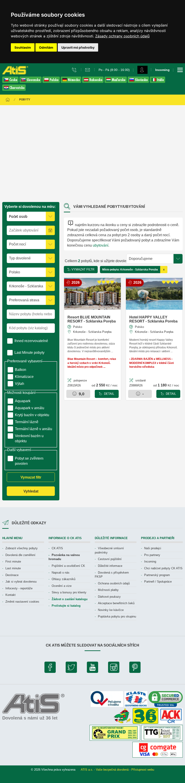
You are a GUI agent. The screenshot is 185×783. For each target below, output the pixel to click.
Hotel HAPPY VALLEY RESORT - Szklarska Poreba (153, 319)
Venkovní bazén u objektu (29, 438)
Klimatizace (24, 377)
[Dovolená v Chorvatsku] (14, 89)
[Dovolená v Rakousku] (93, 82)
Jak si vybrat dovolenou (21, 581)
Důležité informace (110, 565)
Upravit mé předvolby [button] (78, 47)
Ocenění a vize (62, 586)
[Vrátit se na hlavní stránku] (7, 100)
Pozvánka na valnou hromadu (64, 557)
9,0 (81, 394)
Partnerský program (157, 575)
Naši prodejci (152, 548)
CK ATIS (57, 548)
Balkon (20, 370)
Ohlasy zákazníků (63, 579)
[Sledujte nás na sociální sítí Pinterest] (135, 668)
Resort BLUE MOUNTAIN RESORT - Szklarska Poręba (91, 319)
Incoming (150, 561)
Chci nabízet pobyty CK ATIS (163, 568)
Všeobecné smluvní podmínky (109, 550)
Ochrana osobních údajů (114, 583)
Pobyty (24, 99)
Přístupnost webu (142, 769)
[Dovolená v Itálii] (157, 82)
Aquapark (22, 401)
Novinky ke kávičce (111, 610)
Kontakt (10, 595)
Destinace (11, 575)
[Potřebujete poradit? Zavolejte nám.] (75, 70)
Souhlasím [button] (22, 47)
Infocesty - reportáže (18, 588)
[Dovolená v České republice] (10, 82)
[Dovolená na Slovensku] (30, 82)
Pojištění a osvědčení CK (68, 565)
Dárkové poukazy (109, 596)
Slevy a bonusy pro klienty (69, 592)
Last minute (13, 568)
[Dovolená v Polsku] (51, 82)
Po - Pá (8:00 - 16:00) (114, 70)
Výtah (19, 384)
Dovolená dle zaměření (20, 555)
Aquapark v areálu (29, 408)
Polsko (77, 327)
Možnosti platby (108, 590)
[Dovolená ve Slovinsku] (139, 82)
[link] (122, 36)
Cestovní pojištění (110, 559)
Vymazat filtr (31, 477)
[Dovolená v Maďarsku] (116, 82)
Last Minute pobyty (29, 352)
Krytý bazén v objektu (32, 415)
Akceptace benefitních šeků (116, 603)
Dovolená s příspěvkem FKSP (112, 575)
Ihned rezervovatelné (31, 341)
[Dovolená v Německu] (71, 82)
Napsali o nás (60, 572)
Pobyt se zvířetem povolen (29, 460)
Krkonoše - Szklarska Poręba (91, 332)
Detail (108, 393)
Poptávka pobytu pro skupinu (117, 616)
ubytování (100, 245)
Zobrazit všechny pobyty (21, 548)
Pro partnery (152, 555)
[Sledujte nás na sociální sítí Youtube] (92, 668)
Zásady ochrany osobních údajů (122, 36)
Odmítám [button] (46, 47)
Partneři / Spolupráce (158, 581)
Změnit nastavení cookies (22, 601)
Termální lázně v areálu (33, 429)
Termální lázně (26, 422)
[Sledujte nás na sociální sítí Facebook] (50, 668)
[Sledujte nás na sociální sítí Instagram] (113, 668)
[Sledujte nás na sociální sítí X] (71, 668)
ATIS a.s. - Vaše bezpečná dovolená (105, 769)
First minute (13, 561)
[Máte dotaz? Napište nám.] (88, 70)
